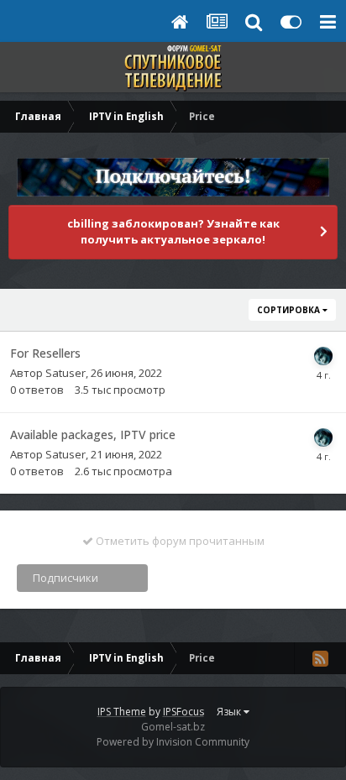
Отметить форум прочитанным (179, 540)
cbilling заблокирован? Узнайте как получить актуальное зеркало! (173, 232)
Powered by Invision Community (173, 742)
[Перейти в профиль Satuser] (323, 356)
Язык (230, 711)
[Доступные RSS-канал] (320, 658)
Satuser (65, 372)
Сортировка (289, 310)
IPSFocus (183, 711)
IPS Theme (121, 711)
